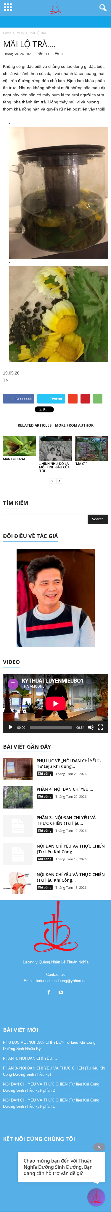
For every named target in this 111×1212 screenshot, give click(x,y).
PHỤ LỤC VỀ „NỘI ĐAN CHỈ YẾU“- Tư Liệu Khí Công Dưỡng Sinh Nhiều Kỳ (49, 1045)
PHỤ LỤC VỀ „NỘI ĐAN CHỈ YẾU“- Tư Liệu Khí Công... (69, 763)
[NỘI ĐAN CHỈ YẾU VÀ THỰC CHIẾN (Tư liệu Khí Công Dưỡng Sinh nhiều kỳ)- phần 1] (18, 883)
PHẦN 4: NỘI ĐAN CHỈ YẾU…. (65, 789)
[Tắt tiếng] (91, 727)
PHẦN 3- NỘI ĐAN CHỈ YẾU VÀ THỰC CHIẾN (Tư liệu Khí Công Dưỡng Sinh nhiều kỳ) (54, 1071)
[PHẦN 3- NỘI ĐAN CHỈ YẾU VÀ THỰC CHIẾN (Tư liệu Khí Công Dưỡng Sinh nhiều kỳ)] (18, 826)
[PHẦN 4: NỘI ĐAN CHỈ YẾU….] (18, 797)
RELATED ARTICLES (35, 425)
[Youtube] (61, 993)
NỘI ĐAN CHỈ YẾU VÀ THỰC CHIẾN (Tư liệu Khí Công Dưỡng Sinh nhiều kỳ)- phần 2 (51, 1087)
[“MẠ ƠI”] (91, 448)
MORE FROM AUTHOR (74, 425)
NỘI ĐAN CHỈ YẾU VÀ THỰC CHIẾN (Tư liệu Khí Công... (71, 848)
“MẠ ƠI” (81, 463)
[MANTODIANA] (19, 446)
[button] (101, 8)
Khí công (45, 773)
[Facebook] (50, 993)
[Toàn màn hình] (100, 727)
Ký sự (20, 33)
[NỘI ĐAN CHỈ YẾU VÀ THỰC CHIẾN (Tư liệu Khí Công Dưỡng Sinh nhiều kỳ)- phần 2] (18, 854)
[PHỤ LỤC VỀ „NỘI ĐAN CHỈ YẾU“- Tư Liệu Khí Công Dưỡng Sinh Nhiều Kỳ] (18, 769)
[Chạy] (11, 727)
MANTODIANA (14, 459)
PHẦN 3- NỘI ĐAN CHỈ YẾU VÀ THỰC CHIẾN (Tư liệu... (66, 820)
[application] (55, 703)
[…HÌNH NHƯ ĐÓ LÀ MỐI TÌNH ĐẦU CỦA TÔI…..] (55, 448)
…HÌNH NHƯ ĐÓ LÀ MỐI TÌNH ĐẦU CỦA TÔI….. (54, 467)
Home (7, 33)
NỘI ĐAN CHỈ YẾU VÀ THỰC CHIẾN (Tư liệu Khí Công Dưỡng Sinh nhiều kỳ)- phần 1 (51, 1103)
